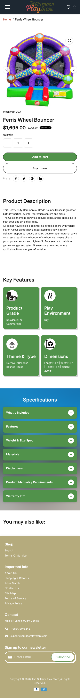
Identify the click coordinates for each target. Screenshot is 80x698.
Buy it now (40, 168)
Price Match (12, 583)
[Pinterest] (32, 178)
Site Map (10, 593)
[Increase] (28, 142)
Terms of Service (15, 598)
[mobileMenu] (7, 6)
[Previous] (6, 70)
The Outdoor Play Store (45, 679)
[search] (68, 7)
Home (7, 19)
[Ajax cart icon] (74, 7)
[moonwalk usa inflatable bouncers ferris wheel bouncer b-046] (69, 40)
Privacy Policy (13, 603)
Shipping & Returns (17, 578)
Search (9, 550)
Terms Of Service (16, 555)
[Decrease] (7, 142)
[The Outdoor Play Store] (40, 7)
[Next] (73, 70)
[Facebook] (16, 178)
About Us (11, 573)
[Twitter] (24, 178)
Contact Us (12, 588)
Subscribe (63, 657)
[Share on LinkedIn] (40, 178)
